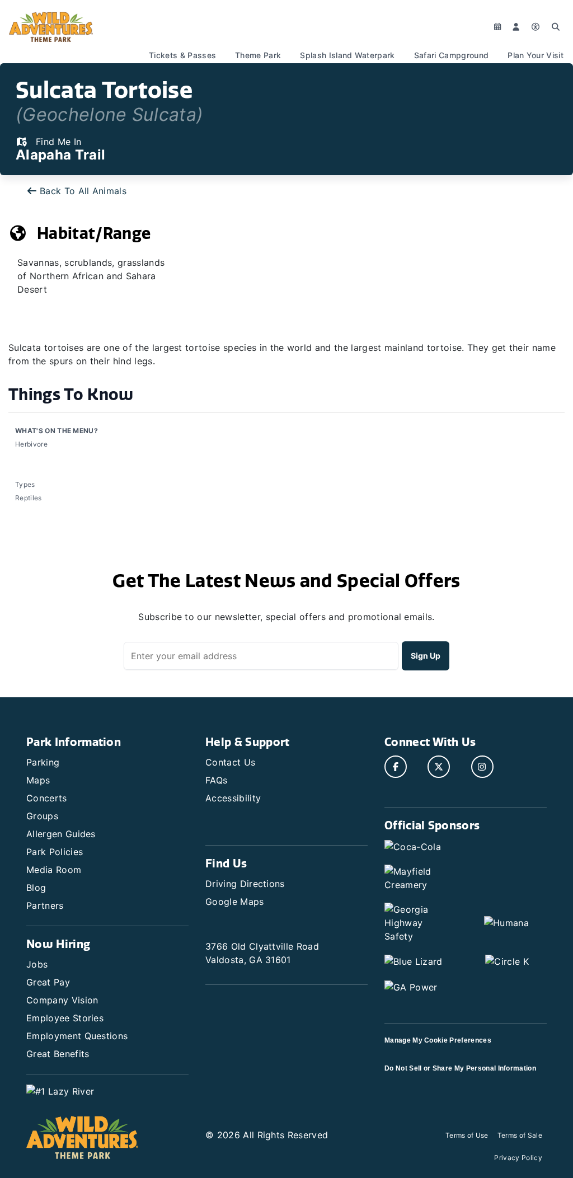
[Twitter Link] (439, 766)
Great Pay (48, 982)
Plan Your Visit (535, 55)
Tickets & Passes (182, 55)
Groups (42, 816)
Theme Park (258, 55)
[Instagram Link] (482, 766)
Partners (45, 905)
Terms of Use (467, 1135)
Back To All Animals (83, 190)
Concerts (46, 798)
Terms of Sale (519, 1135)
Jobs (37, 964)
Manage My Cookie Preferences (437, 1040)
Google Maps (234, 901)
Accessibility (233, 798)
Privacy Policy (518, 1157)
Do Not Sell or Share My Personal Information (460, 1068)
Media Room (53, 869)
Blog (36, 887)
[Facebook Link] (395, 766)
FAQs (216, 780)
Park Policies (54, 851)
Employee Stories (65, 1018)
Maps (38, 780)
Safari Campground (451, 55)
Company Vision (62, 1000)
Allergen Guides (61, 833)
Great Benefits (57, 1053)
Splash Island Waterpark (347, 55)
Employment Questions (77, 1035)
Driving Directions (245, 883)
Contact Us (230, 762)
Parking (42, 762)
